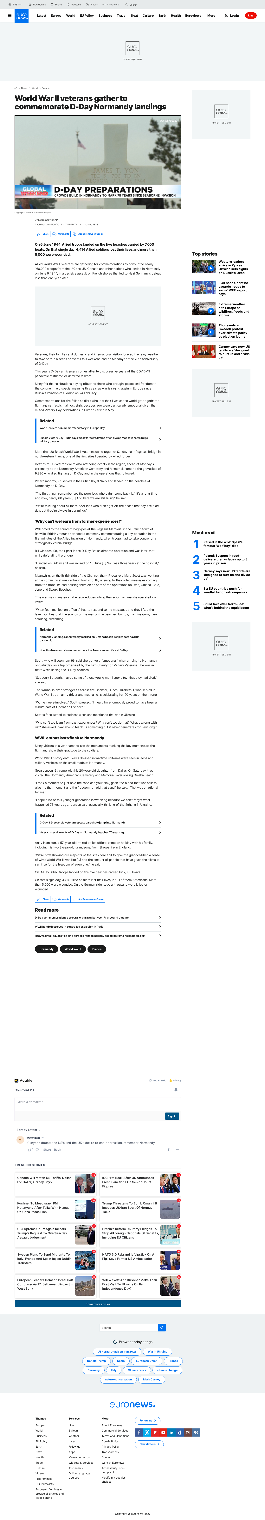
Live (251, 15)
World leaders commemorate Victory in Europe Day (72, 428)
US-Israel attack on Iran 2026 (117, 1351)
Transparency (110, 1452)
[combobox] (146, 5)
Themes (41, 1418)
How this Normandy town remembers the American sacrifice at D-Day (84, 650)
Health (176, 15)
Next (134, 15)
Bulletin (73, 1430)
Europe (56, 15)
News (24, 88)
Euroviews (193, 15)
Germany (93, 1370)
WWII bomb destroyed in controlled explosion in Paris (69, 926)
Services (74, 1418)
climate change (167, 1370)
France (45, 88)
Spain (121, 1360)
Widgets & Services (81, 1462)
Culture (148, 15)
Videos (40, 1473)
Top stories (204, 254)
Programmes (44, 1478)
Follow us (74, 1446)
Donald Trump (96, 1360)
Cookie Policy (110, 1441)
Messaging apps (79, 1457)
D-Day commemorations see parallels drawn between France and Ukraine (81, 917)
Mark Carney (151, 1379)
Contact (107, 1457)
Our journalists (45, 1484)
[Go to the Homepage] (22, 16)
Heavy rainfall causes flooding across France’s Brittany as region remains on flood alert (90, 935)
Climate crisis (137, 1370)
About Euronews (112, 1425)
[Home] (16, 88)
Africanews (76, 1467)
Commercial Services (115, 1430)
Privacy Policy (111, 1446)
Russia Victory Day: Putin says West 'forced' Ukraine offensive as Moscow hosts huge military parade (94, 439)
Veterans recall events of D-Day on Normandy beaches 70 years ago (83, 832)
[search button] (126, 5)
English (16, 4)
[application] (98, 162)
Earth (162, 15)
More (105, 1418)
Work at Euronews (113, 1462)
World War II (73, 948)
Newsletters (148, 1444)
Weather (74, 1436)
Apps (72, 1452)
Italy (114, 1370)
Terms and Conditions (115, 1436)
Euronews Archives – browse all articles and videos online (50, 1493)
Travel (121, 15)
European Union (147, 1360)
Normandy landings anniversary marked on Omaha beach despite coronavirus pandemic (89, 638)
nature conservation (118, 1379)
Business (105, 15)
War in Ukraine (157, 1351)
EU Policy (87, 15)
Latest (41, 15)
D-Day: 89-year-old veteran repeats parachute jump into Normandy (82, 822)
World (70, 15)
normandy (47, 948)
